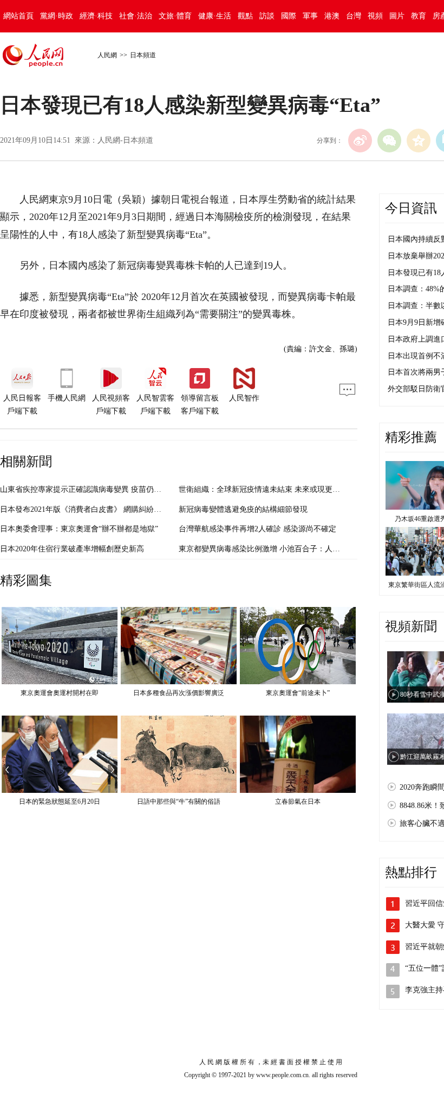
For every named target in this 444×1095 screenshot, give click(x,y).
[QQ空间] (418, 140)
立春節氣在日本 (298, 801)
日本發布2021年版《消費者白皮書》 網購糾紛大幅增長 (92, 509)
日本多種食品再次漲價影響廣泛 (178, 693)
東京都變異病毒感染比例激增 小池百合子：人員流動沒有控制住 (286, 549)
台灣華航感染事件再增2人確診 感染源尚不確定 (257, 529)
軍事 (310, 16)
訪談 (267, 16)
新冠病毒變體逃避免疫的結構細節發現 (243, 509)
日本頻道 (143, 55)
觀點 (245, 16)
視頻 (375, 16)
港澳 (331, 16)
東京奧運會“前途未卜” (298, 693)
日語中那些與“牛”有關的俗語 (178, 801)
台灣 (353, 16)
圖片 (396, 16)
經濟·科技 (96, 16)
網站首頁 (18, 16)
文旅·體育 (175, 16)
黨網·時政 (56, 16)
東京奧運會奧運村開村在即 (60, 693)
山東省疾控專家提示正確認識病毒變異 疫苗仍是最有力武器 (99, 489)
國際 (288, 16)
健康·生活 (214, 16)
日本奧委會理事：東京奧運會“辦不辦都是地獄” (79, 529)
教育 (418, 16)
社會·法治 (135, 16)
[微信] (389, 140)
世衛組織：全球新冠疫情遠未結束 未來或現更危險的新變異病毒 (286, 489)
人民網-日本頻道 (125, 140)
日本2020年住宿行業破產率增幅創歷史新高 (72, 549)
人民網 (107, 55)
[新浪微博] (360, 140)
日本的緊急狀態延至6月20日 (59, 801)
